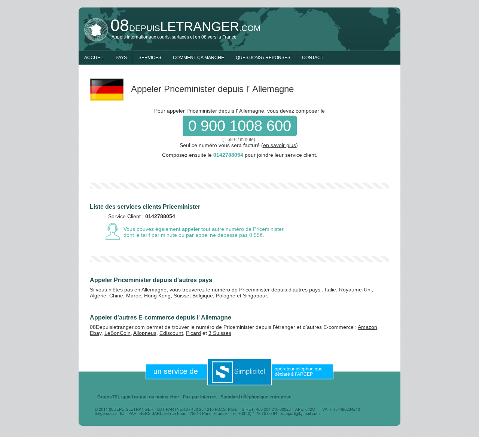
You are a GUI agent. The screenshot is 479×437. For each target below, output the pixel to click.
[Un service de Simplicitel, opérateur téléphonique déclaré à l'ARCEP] (239, 371)
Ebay (95, 333)
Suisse (181, 296)
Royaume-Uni (355, 290)
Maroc (133, 296)
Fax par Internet (200, 397)
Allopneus (144, 333)
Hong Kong (157, 296)
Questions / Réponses (263, 57)
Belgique (202, 296)
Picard (193, 333)
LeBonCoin (117, 333)
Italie (330, 290)
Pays (121, 57)
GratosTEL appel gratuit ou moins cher (138, 397)
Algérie (98, 296)
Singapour (255, 296)
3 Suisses (219, 333)
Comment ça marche (198, 57)
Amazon (367, 327)
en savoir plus (279, 145)
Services (149, 57)
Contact (312, 57)
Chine (116, 296)
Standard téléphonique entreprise (256, 397)
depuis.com (185, 26)
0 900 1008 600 (239, 125)
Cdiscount (171, 333)
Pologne (225, 296)
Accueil (94, 57)
